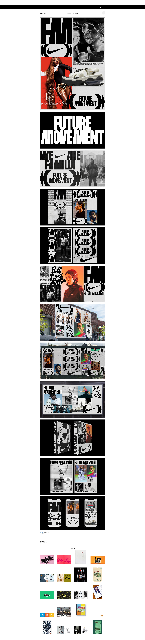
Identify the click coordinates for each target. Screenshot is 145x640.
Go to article (42, 541)
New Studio (42, 532)
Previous (41, 13)
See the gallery (43, 542)
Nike (40, 533)
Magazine (53, 7)
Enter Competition (60, 7)
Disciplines (42, 7)
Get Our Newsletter (94, 7)
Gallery (47, 7)
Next (45, 13)
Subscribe (87, 7)
